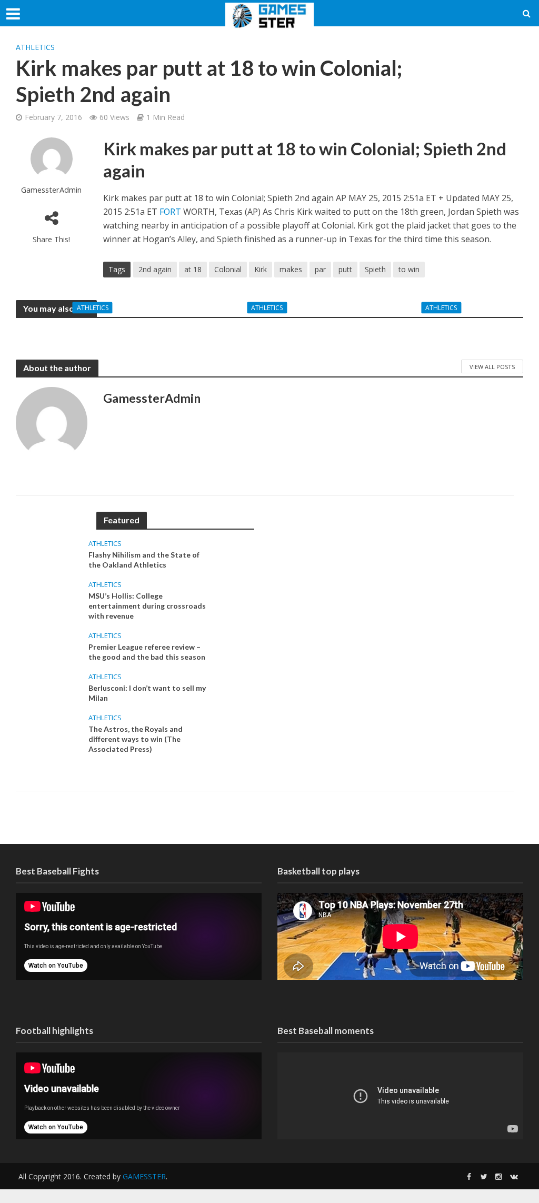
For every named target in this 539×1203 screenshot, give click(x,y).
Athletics (35, 47)
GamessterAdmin (51, 190)
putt (345, 269)
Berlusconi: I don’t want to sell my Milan (147, 692)
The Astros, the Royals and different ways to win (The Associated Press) (135, 738)
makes (291, 269)
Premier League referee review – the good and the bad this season (444, 330)
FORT (171, 211)
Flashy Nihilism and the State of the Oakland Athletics (95, 330)
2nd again (155, 269)
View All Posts (492, 367)
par (320, 269)
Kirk (260, 269)
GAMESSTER (144, 1176)
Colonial (228, 269)
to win (409, 269)
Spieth (375, 269)
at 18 (193, 269)
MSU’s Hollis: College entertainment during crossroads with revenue (269, 330)
